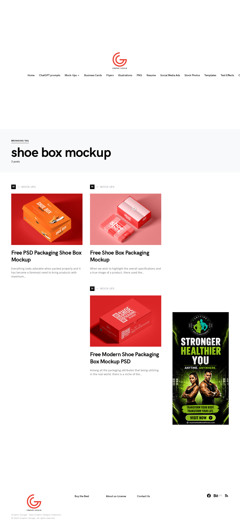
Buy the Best (82, 496)
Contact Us (143, 496)
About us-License (116, 496)
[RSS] (226, 495)
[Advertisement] (120, 23)
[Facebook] (209, 495)
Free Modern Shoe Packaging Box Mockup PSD (124, 358)
